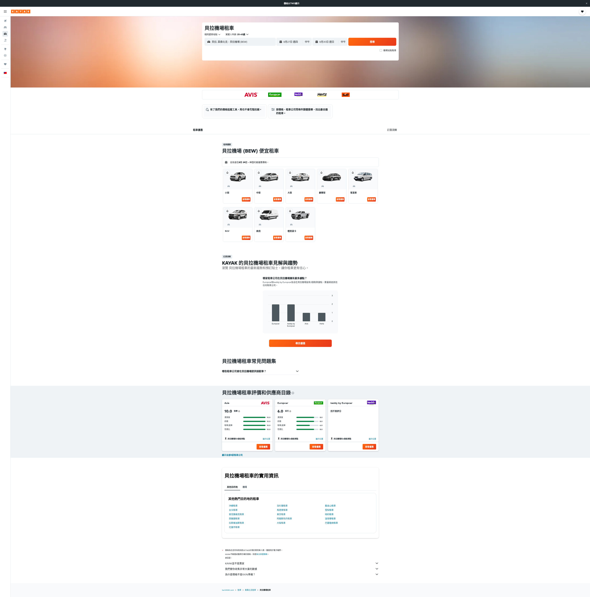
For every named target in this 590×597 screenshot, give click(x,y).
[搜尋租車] (5, 34)
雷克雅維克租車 (236, 514)
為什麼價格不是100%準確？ (240, 574)
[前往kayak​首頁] (20, 11)
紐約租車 (329, 514)
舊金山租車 (330, 505)
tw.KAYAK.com (228, 590)
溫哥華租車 (330, 518)
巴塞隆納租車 (331, 522)
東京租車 (281, 514)
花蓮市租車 (234, 527)
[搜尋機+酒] (5, 40)
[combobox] (213, 34)
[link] (300, 343)
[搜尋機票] (5, 21)
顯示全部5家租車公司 (232, 455)
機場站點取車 (389, 50)
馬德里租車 (282, 510)
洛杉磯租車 (282, 505)
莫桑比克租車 (250, 590)
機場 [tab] (245, 487)
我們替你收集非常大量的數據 (241, 568)
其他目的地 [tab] (232, 487)
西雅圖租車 (234, 518)
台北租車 (233, 510)
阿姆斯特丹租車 (284, 518)
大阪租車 (281, 522)
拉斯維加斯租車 (236, 522)
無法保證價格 (261, 554)
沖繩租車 (233, 505)
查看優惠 (246, 199)
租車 (239, 590)
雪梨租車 (329, 510)
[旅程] (5, 64)
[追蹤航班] (5, 55)
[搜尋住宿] (5, 27)
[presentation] (292, 393)
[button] (586, 3)
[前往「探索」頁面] (5, 49)
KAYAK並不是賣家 (234, 563)
